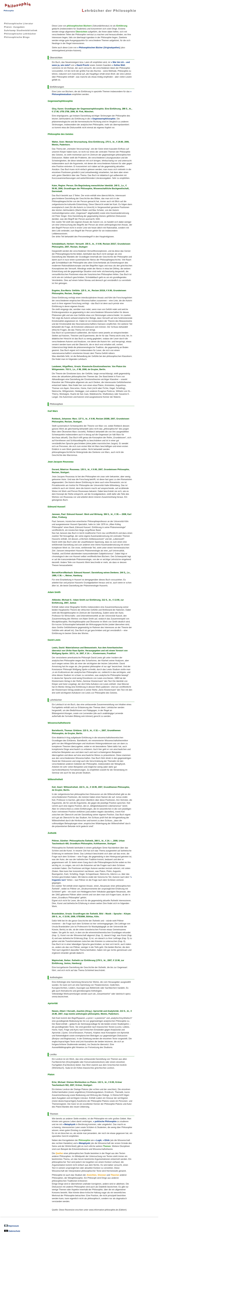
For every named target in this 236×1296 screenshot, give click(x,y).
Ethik (107, 1140)
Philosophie (9, 11)
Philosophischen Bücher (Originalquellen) (99, 47)
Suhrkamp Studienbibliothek (20, 30)
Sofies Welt (119, 65)
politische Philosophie (106, 1121)
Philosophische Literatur (18, 23)
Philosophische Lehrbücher (20, 33)
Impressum (13, 1226)
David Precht (83, 65)
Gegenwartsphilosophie (103, 119)
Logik (99, 1140)
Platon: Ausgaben (14, 27)
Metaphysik (69, 1124)
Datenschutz (14, 1231)
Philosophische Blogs (17, 37)
